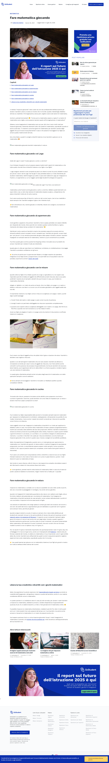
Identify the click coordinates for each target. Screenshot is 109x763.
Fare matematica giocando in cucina (22, 95)
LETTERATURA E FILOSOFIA (88, 83)
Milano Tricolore (37, 718)
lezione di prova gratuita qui (35, 619)
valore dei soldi (33, 258)
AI (96, 106)
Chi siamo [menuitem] (84, 4)
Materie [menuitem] (60, 4)
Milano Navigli (36, 715)
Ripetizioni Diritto (63, 719)
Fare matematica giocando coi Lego (22, 85)
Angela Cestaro (86, 66)
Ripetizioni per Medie (76, 719)
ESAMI (94, 66)
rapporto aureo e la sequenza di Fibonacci (23, 517)
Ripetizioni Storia (63, 722)
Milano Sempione (37, 721)
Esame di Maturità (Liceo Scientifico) (84, 651)
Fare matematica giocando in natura (22, 98)
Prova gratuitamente (20, 732)
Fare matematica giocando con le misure (24, 92)
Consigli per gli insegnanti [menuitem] (72, 4)
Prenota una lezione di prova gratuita (85, 127)
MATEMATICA (14, 13)
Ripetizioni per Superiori (77, 722)
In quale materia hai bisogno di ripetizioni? (85, 118)
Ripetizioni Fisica (63, 725)
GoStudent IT (85, 104)
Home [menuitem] (31, 4)
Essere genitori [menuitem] (51, 4)
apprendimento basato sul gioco (49, 592)
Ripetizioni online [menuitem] (40, 4)
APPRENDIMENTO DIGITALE (88, 106)
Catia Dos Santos (18, 22)
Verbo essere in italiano (87, 71)
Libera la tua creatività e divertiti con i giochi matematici (29, 102)
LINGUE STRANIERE (86, 95)
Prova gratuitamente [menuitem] (96, 4)
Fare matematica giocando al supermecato (24, 88)
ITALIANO (95, 73)
